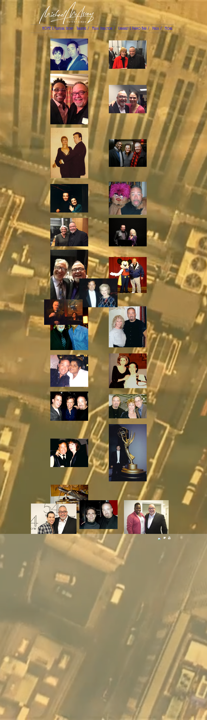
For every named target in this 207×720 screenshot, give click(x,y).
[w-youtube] (169, 537)
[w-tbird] (164, 537)
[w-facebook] (159, 539)
